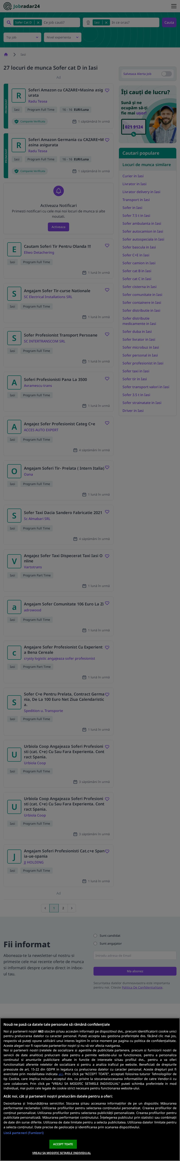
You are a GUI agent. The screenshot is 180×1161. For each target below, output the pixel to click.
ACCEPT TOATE (63, 1144)
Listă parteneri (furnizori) (24, 1133)
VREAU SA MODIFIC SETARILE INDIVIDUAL (61, 1153)
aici (61, 1074)
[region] (90, 1089)
